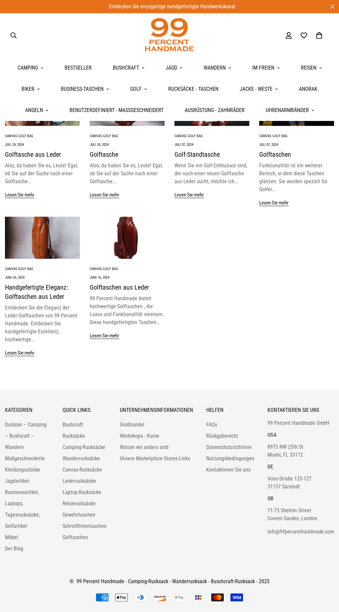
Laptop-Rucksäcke (82, 492)
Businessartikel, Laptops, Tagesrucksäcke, (22, 503)
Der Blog (14, 548)
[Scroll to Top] (326, 576)
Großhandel (132, 424)
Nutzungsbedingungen (230, 458)
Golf (136, 89)
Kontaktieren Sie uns (228, 470)
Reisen (308, 68)
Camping (28, 68)
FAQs (211, 424)
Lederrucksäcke (79, 481)
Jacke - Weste (256, 89)
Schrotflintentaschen (85, 526)
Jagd (171, 68)
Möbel (11, 537)
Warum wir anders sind (144, 447)
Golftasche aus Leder (33, 154)
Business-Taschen (82, 89)
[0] (319, 35)
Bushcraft (126, 68)
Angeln (34, 110)
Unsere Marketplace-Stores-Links (155, 458)
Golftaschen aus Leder (119, 287)
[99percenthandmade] (169, 35)
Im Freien (263, 68)
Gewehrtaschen (79, 515)
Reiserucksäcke (79, 503)
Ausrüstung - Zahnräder (215, 110)
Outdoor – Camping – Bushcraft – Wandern (26, 435)
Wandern (215, 68)
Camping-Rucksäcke (84, 447)
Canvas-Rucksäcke (82, 470)
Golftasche (104, 154)
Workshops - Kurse (139, 436)
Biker (28, 89)
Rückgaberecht (222, 436)
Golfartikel (16, 526)
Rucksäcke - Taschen (193, 89)
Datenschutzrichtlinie (229, 447)
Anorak (308, 89)
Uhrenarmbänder (287, 110)
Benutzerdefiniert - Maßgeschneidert (117, 110)
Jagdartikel (17, 481)
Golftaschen (275, 154)
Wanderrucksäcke (81, 458)
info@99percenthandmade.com (300, 532)
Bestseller (78, 68)
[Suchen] (13, 35)
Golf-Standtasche (197, 154)
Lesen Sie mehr (19, 195)
